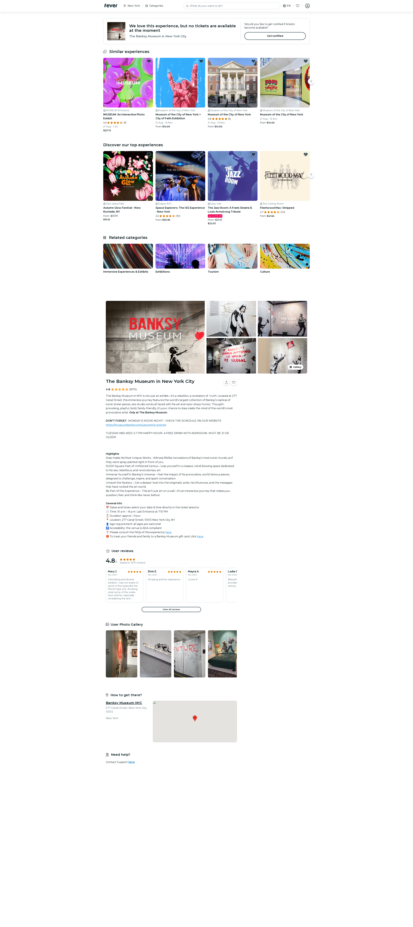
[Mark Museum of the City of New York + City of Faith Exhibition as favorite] (201, 61)
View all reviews (171, 609)
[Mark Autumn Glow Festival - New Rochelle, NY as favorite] (149, 154)
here (168, 532)
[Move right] (311, 81)
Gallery (297, 367)
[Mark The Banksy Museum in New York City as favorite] (233, 382)
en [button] (289, 5)
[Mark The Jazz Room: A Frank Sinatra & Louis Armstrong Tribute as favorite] (253, 154)
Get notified (275, 35)
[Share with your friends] (226, 382)
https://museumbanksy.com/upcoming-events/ (136, 424)
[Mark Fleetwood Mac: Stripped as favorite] (306, 154)
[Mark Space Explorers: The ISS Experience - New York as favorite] (201, 154)
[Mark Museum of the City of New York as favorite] (253, 61)
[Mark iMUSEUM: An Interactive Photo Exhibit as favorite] (149, 61)
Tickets (274, 392)
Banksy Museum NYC (124, 703)
